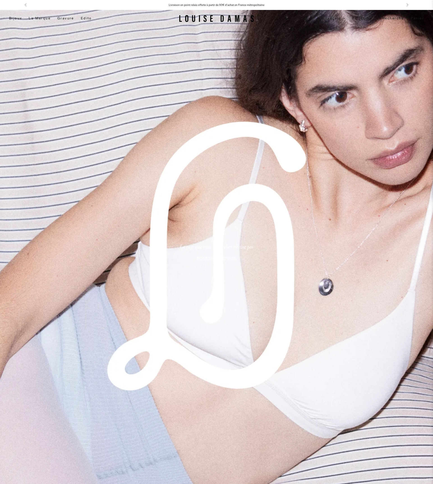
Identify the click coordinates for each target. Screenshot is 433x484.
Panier (417, 18)
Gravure (65, 18)
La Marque (40, 18)
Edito (86, 18)
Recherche (393, 18)
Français (332, 18)
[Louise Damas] (216, 18)
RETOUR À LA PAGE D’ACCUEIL (216, 257)
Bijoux (15, 18)
